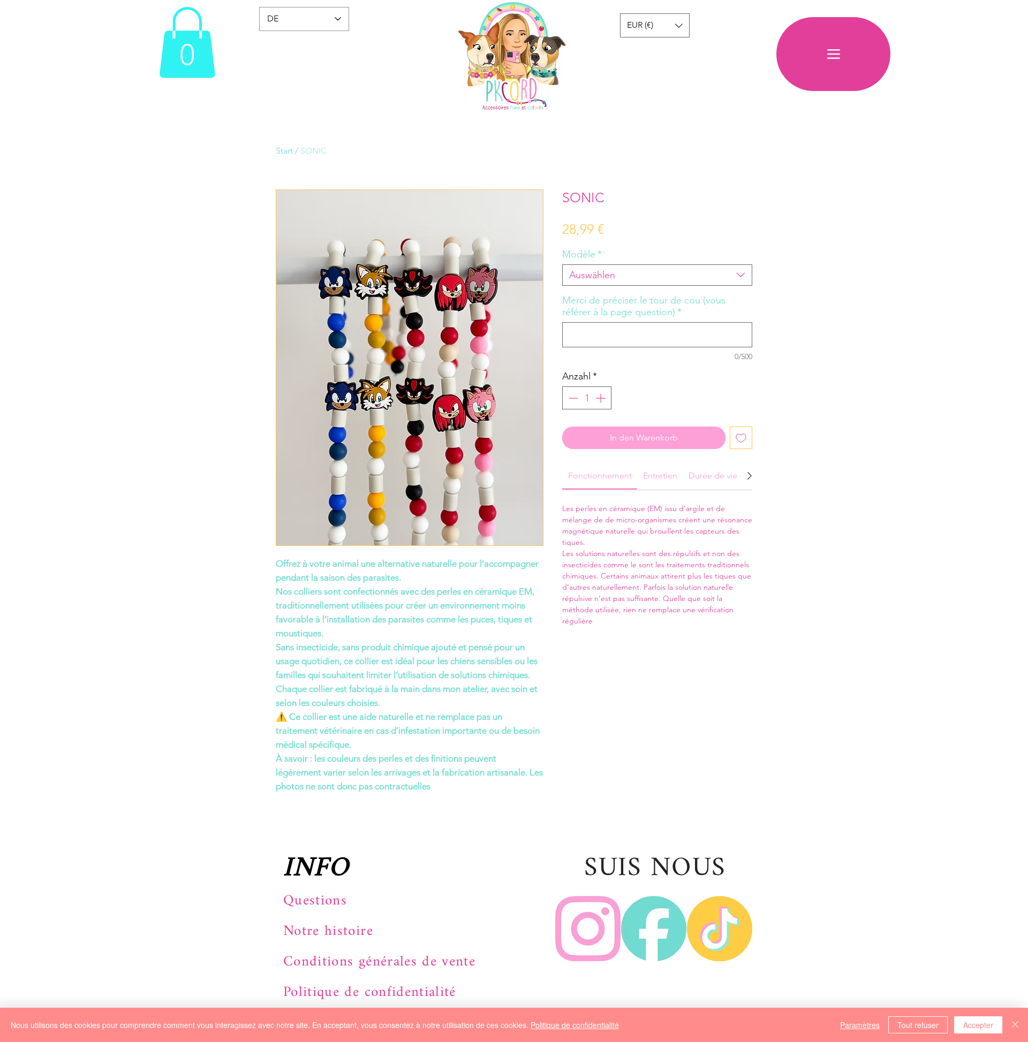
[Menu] (833, 54)
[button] (187, 42)
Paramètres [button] (860, 1025)
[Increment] (601, 398)
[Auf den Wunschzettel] (741, 438)
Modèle (582, 254)
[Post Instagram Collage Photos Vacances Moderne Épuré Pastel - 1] (719, 928)
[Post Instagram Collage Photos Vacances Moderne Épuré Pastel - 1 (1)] (588, 928)
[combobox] (657, 275)
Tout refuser (918, 1025)
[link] (600, 475)
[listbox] (655, 25)
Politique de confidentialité (575, 1025)
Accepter (978, 1025)
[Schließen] (1015, 1024)
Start (284, 151)
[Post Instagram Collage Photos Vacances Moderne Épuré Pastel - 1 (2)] (653, 928)
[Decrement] (572, 398)
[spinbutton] (586, 398)
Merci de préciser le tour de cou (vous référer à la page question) (643, 306)
